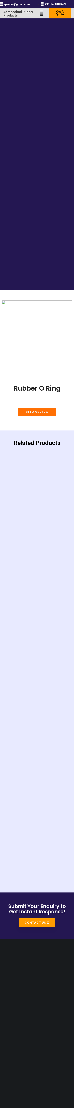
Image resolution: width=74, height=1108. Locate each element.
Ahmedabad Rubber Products (18, 13)
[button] (41, 13)
